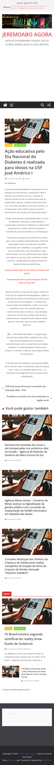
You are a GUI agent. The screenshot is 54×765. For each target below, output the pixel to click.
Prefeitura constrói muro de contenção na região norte (28, 398)
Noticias (9, 145)
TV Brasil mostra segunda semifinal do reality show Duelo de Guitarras (23, 639)
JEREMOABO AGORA (27, 34)
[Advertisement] (27, 76)
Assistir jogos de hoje (25, 713)
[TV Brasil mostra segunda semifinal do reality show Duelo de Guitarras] (27, 611)
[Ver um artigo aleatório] (49, 105)
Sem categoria (20, 145)
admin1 (27, 178)
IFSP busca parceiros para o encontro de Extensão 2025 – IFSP (25, 388)
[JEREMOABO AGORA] (5, 105)
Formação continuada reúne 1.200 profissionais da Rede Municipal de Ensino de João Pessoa (33, 672)
